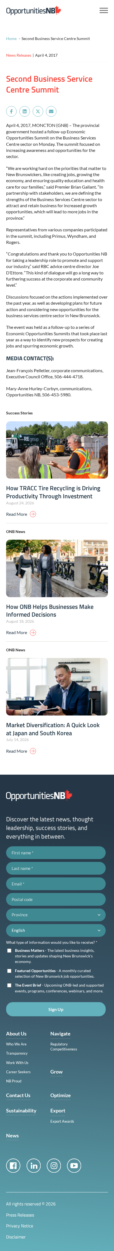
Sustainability (21, 1110)
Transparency (17, 1053)
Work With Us (17, 1062)
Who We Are (16, 1044)
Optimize (60, 1095)
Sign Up (55, 1009)
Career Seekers (18, 1072)
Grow (56, 1072)
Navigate (60, 1033)
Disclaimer (16, 1237)
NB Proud (13, 1081)
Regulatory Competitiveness (63, 1046)
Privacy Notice (19, 1225)
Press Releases (20, 1215)
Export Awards (62, 1121)
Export (57, 1110)
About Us (16, 1033)
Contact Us (18, 1095)
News (12, 1135)
